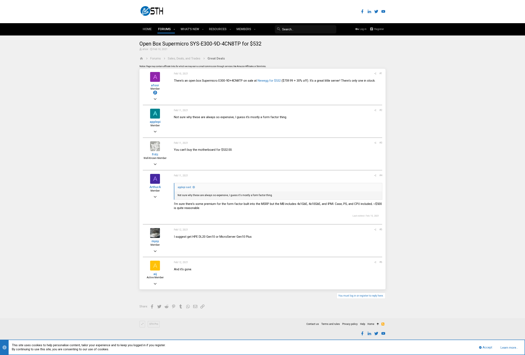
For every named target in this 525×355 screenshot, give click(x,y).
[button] (174, 29)
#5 (380, 229)
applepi (155, 122)
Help (362, 324)
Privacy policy (350, 324)
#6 (380, 262)
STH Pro (153, 324)
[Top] (377, 324)
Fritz (155, 154)
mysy (155, 241)
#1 (380, 73)
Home (371, 324)
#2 (380, 110)
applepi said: (185, 187)
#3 (380, 142)
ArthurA (155, 187)
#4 (380, 175)
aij (155, 274)
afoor (145, 49)
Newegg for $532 (269, 80)
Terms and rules (330, 324)
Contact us (312, 324)
